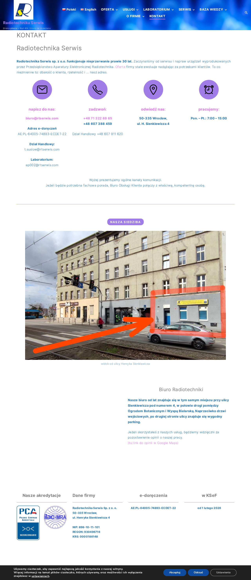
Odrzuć (198, 573)
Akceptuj (174, 573)
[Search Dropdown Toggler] (246, 13)
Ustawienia (223, 573)
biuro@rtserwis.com (42, 118)
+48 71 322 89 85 (97, 118)
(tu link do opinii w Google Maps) (153, 443)
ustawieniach (40, 576)
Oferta (120, 67)
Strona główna (10, 28)
